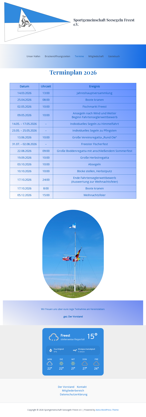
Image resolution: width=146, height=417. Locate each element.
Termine (79, 56)
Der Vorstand (66, 386)
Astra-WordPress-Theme (107, 409)
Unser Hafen (33, 56)
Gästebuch (114, 56)
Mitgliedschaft (96, 56)
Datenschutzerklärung (73, 394)
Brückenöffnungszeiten (57, 56)
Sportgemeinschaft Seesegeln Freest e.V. (103, 22)
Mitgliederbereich (73, 390)
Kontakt (82, 386)
